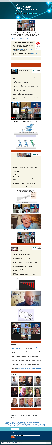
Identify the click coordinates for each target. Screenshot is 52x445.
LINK (29, 355)
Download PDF (17, 348)
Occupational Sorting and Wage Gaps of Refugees (26, 368)
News (19, 38)
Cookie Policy (16, 443)
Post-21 (23, 38)
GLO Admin (26, 38)
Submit (13, 437)
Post (21, 38)
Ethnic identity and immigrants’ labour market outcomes (27, 349)
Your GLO (12, 441)
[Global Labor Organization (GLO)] (26, 8)
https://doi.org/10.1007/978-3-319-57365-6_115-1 (30, 367)
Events (17, 38)
